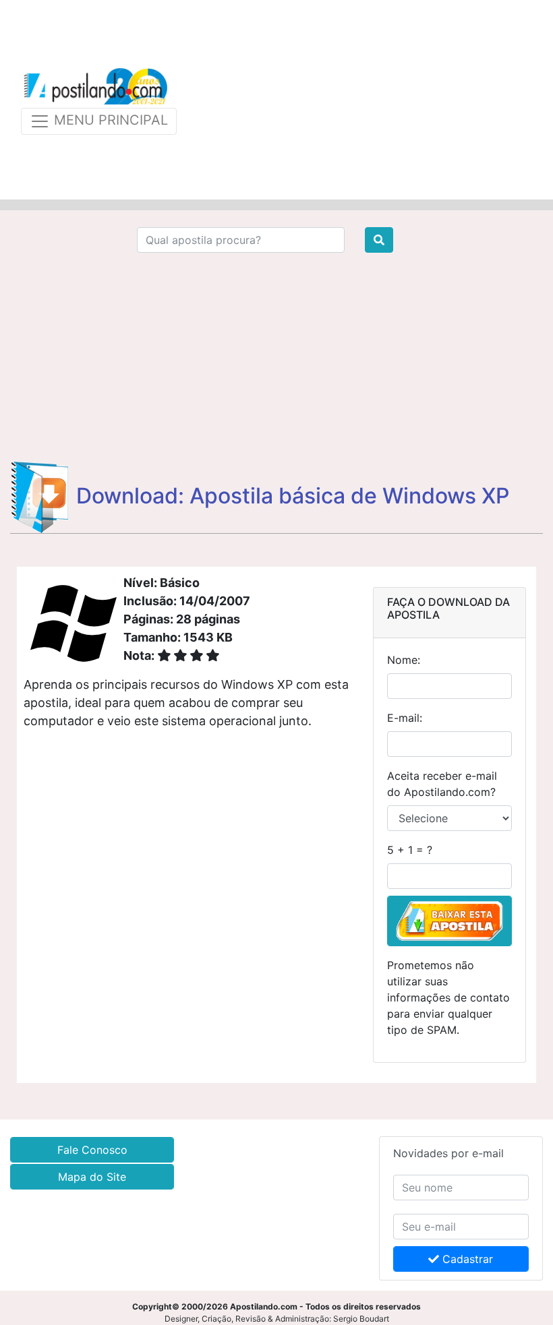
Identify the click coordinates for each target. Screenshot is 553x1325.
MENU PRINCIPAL (109, 120)
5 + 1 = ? (409, 850)
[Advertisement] (365, 99)
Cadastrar (466, 1259)
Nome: (403, 660)
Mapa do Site (92, 1176)
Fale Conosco (92, 1150)
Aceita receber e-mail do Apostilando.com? (442, 784)
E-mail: (404, 718)
